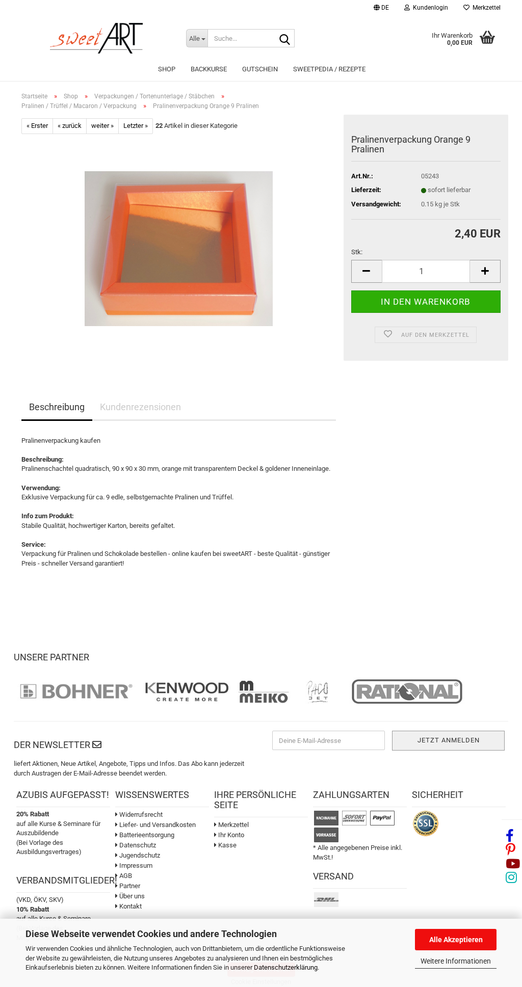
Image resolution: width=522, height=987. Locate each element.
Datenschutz (137, 845)
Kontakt (130, 906)
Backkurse (209, 69)
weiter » (102, 125)
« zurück (70, 125)
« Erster (37, 125)
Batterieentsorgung (146, 835)
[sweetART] (96, 38)
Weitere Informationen (456, 961)
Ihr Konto (230, 835)
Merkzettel (485, 7)
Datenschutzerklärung (286, 967)
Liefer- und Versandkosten (157, 825)
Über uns (131, 896)
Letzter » (135, 125)
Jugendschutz (139, 855)
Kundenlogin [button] (429, 7)
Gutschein (260, 69)
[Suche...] (285, 39)
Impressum (135, 865)
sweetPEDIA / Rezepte (329, 69)
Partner (129, 886)
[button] (381, 9)
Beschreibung (57, 407)
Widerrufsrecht (140, 814)
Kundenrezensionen (140, 407)
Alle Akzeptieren (456, 940)
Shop (166, 69)
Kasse (227, 845)
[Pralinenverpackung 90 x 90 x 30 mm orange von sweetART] (179, 248)
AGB (125, 875)
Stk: (356, 252)
